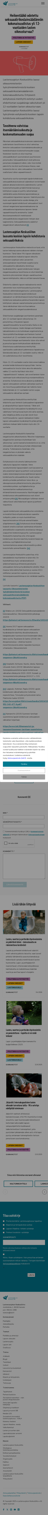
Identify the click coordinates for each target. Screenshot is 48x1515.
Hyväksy (24, 764)
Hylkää (24, 777)
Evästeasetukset (24, 770)
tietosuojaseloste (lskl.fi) (17, 758)
